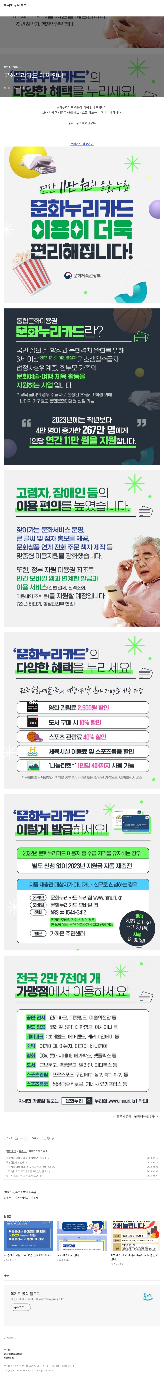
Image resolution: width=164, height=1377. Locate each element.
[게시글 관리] (21, 1138)
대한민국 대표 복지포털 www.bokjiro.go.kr (37, 1299)
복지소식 (11, 1151)
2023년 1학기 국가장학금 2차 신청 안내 (26, 1171)
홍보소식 (23, 1151)
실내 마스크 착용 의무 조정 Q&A (22, 1175)
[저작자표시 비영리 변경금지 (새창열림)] (48, 1138)
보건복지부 (9, 1358)
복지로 (7, 1349)
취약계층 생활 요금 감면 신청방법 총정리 (26, 1158)
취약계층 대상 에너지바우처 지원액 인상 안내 (28, 1166)
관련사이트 (10, 1338)
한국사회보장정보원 (13, 1354)
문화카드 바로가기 (82, 144)
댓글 (6, 1275)
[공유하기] (16, 1138)
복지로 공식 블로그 (17, 5)
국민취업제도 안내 (15, 1162)
